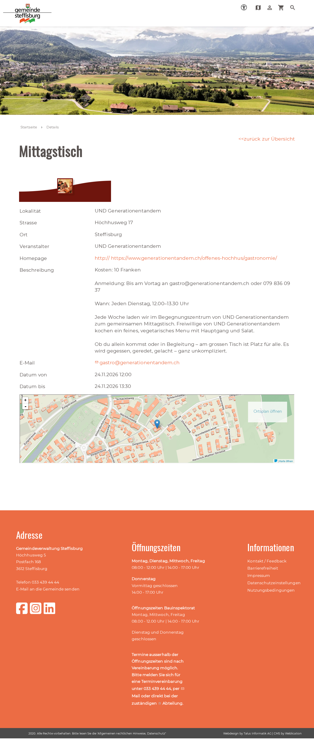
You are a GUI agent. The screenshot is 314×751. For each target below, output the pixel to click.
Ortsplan (260, 7)
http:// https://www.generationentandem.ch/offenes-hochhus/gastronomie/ (186, 258)
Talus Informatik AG (257, 733)
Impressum (258, 575)
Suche (294, 7)
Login (271, 7)
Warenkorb (283, 7)
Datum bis (32, 386)
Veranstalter (34, 246)
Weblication (293, 733)
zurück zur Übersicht (269, 139)
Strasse (28, 223)
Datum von (33, 375)
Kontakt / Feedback (266, 561)
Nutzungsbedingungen (271, 590)
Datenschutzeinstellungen (273, 583)
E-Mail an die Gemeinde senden (48, 589)
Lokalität (30, 211)
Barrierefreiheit (262, 568)
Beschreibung (37, 270)
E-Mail (27, 363)
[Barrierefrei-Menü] (244, 7)
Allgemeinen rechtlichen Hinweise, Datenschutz (131, 733)
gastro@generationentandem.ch (140, 362)
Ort (24, 234)
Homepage (33, 258)
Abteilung (173, 703)
